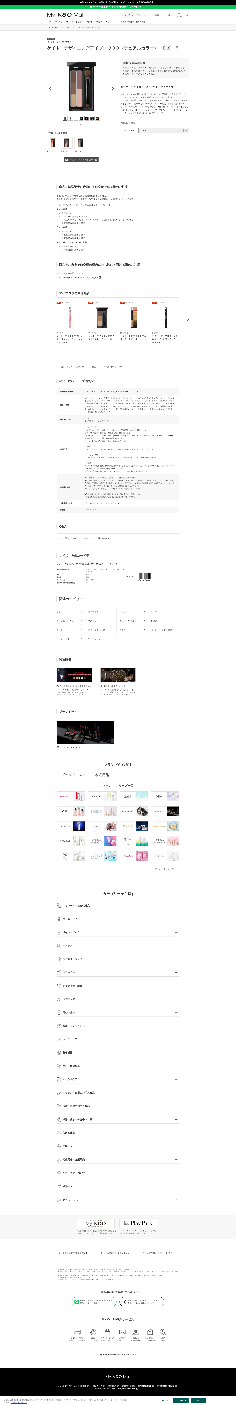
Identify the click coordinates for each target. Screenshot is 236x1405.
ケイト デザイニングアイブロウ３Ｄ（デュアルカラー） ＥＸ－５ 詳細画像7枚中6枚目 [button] (92, 118)
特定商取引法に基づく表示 (105, 1389)
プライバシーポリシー (19, 1402)
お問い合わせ (97, 1386)
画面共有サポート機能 (126, 1389)
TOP (48, 27)
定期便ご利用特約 (128, 1386)
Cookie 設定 (163, 1400)
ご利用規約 (112, 1386)
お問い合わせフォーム (92, 1279)
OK (198, 1400)
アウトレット (111, 22)
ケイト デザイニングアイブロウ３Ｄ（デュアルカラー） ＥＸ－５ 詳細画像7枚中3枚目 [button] (76, 118)
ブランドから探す (55, 22)
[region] (118, 1400)
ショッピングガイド (64, 1386)
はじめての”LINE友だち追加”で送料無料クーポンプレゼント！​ (118, 7)
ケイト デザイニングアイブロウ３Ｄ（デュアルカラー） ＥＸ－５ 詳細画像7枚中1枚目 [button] (65, 118)
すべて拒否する (181, 1400)
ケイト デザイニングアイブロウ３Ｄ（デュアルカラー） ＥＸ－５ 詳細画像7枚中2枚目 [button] (70, 118)
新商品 (99, 22)
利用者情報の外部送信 (165, 1386)
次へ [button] (112, 88)
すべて (127, 15)
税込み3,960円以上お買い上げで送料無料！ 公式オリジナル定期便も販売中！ (118, 2)
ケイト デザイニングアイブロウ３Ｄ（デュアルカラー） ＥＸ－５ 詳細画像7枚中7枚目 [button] (97, 118)
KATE (56, 27)
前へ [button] (50, 88)
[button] (188, 319)
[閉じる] (232, 1400)
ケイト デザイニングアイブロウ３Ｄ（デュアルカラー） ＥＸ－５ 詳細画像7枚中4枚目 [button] (81, 118)
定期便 (90, 22)
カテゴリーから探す (74, 22)
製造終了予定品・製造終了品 (133, 22)
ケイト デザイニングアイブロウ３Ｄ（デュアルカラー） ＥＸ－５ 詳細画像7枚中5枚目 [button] (86, 118)
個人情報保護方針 (145, 1386)
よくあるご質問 (80, 1386)
